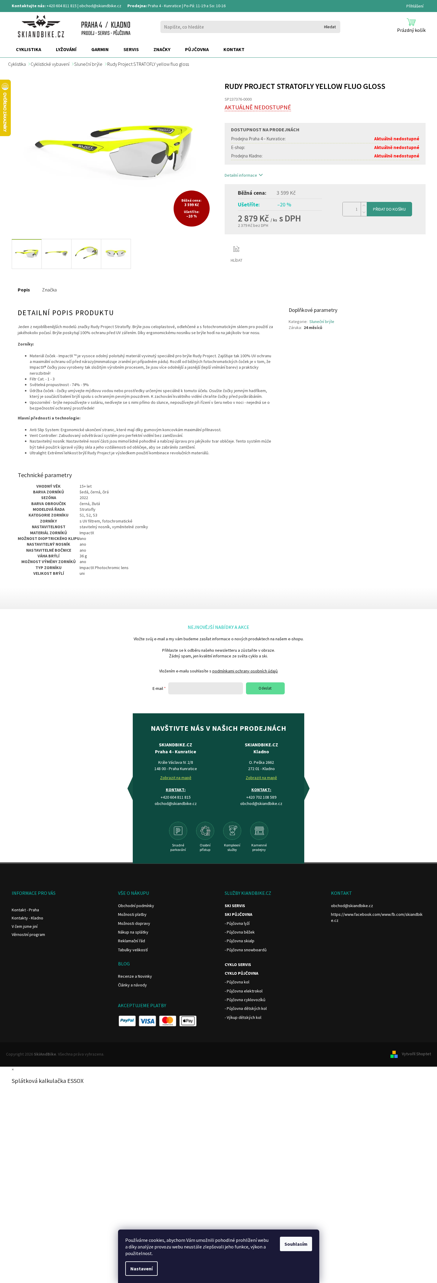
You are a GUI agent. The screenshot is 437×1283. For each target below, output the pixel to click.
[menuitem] (28, 49)
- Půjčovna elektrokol (244, 991)
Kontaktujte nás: (29, 5)
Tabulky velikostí (133, 949)
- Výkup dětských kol (243, 1017)
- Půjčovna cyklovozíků (245, 999)
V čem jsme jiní (25, 926)
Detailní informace (241, 175)
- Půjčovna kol (237, 982)
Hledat (330, 26)
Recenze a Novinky (135, 976)
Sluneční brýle (321, 321)
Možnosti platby (132, 914)
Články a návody (132, 985)
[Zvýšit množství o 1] (364, 205)
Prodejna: (137, 5)
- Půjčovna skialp (239, 940)
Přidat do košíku (389, 209)
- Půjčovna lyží (237, 923)
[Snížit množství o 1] (364, 212)
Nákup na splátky (133, 932)
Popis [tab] (24, 290)
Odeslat (265, 688)
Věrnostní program (28, 934)
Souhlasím (296, 1244)
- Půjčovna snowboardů (246, 949)
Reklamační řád (131, 940)
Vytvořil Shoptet (416, 1053)
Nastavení (141, 1269)
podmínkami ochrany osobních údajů (245, 671)
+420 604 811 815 (62, 5)
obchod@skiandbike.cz (100, 5)
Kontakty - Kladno (27, 918)
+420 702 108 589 (261, 797)
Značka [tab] (49, 290)
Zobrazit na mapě (175, 777)
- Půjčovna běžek (240, 932)
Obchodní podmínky (136, 905)
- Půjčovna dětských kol (246, 1008)
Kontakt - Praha (25, 910)
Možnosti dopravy (134, 923)
